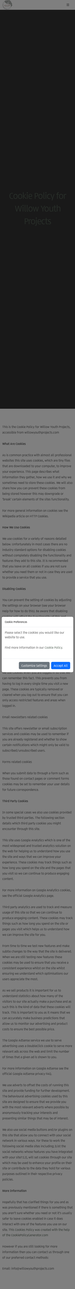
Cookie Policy (53, 647)
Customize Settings (34, 665)
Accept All (61, 665)
